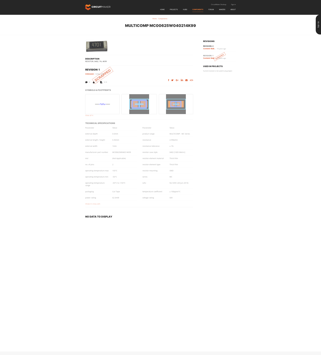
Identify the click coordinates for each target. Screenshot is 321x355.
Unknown (89, 74)
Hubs (185, 9)
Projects (174, 9)
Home (162, 9)
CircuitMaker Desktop (218, 4)
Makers (222, 9)
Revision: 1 (208, 55)
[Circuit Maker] (97, 7)
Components (197, 9)
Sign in (233, 4)
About (233, 9)
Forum (211, 9)
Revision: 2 (208, 46)
